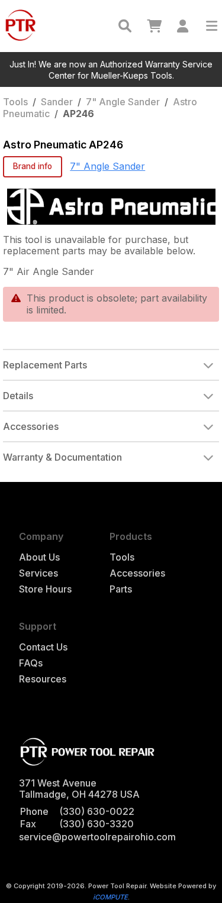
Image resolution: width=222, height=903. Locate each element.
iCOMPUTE (110, 897)
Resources (42, 679)
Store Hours (45, 589)
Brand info (32, 166)
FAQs (31, 663)
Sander (57, 102)
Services (38, 573)
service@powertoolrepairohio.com (97, 837)
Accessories (137, 573)
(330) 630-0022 (96, 811)
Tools (15, 102)
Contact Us (43, 647)
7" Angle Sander (123, 102)
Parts (121, 589)
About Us (39, 557)
